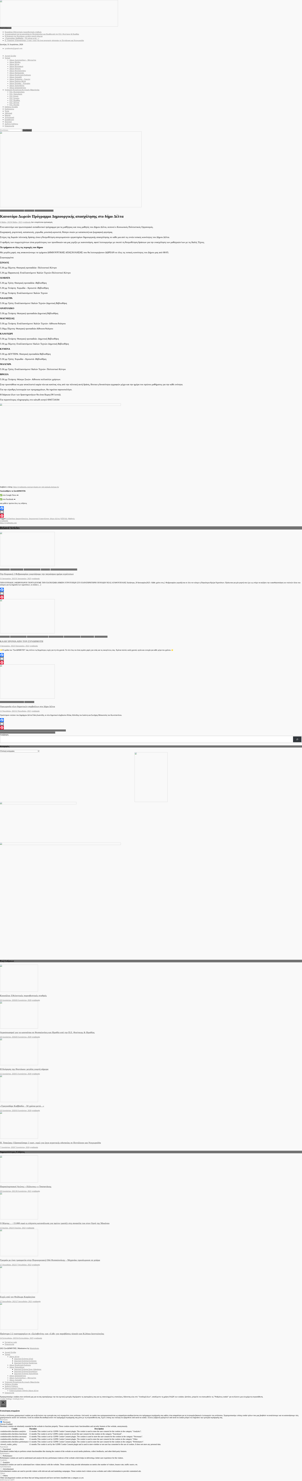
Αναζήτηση (4, 735)
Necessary (6, 1422)
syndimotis (27, 222)
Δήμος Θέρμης (15, 69)
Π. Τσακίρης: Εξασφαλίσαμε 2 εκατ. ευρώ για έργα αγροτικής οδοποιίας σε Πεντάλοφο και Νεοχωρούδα (44, 40)
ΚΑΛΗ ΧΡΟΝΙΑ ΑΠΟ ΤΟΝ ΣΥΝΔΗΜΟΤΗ (21, 641)
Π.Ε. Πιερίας (14, 105)
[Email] (151, 512)
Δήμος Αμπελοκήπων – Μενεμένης (22, 60)
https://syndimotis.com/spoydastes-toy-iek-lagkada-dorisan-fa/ (36, 487)
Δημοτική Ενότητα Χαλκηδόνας (26, 1374)
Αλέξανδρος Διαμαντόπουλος (17, 519)
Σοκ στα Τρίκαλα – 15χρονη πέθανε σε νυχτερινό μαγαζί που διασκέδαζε (27, 733)
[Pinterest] (151, 516)
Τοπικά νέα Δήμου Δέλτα (44, 211)
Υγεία (7, 111)
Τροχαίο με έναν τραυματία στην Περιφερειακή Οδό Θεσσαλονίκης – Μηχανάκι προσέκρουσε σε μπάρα (50, 1260)
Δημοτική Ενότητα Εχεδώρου (25, 1361)
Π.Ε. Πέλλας (14, 103)
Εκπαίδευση (9, 120)
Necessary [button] (4, 1420)
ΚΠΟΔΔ (64, 519)
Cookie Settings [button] (6, 1399)
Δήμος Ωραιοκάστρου (17, 88)
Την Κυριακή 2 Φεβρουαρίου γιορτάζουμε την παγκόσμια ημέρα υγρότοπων (37, 574)
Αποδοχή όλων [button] (18, 1399)
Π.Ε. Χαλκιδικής (15, 94)
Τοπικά (7, 58)
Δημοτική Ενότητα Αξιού (23, 1359)
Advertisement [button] (5, 1467)
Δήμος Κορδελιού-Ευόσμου (20, 75)
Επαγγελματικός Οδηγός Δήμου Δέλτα (23, 1391)
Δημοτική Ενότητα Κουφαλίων (25, 1371)
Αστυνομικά (9, 117)
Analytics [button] (3, 1460)
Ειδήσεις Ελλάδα (11, 107)
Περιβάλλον (45, 569)
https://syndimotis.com (8, 523)
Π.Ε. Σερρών (14, 98)
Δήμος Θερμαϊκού (16, 66)
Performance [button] (4, 1453)
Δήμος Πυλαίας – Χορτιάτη (19, 83)
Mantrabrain (34, 1348)
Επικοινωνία (9, 126)
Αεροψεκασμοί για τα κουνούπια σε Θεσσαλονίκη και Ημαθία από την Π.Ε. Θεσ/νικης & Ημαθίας (42, 34)
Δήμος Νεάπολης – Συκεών (19, 79)
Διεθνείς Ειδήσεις (11, 124)
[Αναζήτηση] (297, 739)
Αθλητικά (8, 113)
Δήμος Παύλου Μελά (17, 81)
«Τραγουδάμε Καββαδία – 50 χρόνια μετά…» (22, 38)
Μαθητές (71, 519)
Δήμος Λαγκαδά (15, 77)
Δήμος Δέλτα (14, 64)
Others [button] (2, 1473)
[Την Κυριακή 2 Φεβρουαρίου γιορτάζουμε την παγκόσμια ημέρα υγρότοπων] (151, 549)
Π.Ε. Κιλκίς (13, 96)
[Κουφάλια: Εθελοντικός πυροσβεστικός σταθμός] (151, 978)
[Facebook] (151, 508)
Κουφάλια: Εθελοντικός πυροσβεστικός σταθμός (23, 32)
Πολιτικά (8, 122)
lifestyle (7, 115)
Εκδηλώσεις (9, 109)
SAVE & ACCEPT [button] (7, 1480)
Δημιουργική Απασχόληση (39, 519)
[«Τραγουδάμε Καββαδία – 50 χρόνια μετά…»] (151, 1089)
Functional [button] (4, 1447)
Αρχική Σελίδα (10, 56)
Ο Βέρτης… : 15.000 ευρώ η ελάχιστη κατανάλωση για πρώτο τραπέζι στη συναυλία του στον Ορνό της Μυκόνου (54, 1223)
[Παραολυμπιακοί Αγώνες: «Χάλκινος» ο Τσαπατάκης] (151, 1169)
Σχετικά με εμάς (11, 1342)
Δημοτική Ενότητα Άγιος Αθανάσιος (27, 1369)
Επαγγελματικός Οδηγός (14, 1388)
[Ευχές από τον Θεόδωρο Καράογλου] (151, 1279)
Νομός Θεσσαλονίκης (32, 569)
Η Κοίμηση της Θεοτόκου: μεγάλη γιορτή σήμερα (23, 36)
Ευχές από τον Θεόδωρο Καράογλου (17, 1297)
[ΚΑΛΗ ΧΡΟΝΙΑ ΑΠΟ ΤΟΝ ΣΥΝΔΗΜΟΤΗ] (151, 616)
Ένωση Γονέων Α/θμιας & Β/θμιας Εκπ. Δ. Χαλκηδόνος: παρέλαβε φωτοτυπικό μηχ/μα (33, 730)
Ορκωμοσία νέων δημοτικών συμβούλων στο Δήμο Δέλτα (27, 706)
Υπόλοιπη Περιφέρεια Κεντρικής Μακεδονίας (22, 90)
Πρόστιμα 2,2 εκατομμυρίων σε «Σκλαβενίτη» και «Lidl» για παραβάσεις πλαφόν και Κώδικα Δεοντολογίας (52, 1333)
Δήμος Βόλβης (15, 62)
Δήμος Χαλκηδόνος (16, 86)
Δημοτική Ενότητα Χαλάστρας (25, 1363)
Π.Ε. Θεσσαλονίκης (17, 92)
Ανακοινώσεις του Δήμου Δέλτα (12, 211)
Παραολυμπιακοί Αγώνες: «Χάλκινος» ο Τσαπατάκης (25, 1186)
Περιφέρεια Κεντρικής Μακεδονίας (63, 569)
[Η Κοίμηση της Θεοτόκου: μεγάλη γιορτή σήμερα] (151, 1052)
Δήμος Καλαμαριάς (16, 73)
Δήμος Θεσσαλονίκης (17, 71)
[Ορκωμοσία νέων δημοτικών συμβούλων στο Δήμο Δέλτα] (151, 681)
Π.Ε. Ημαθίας (14, 100)
